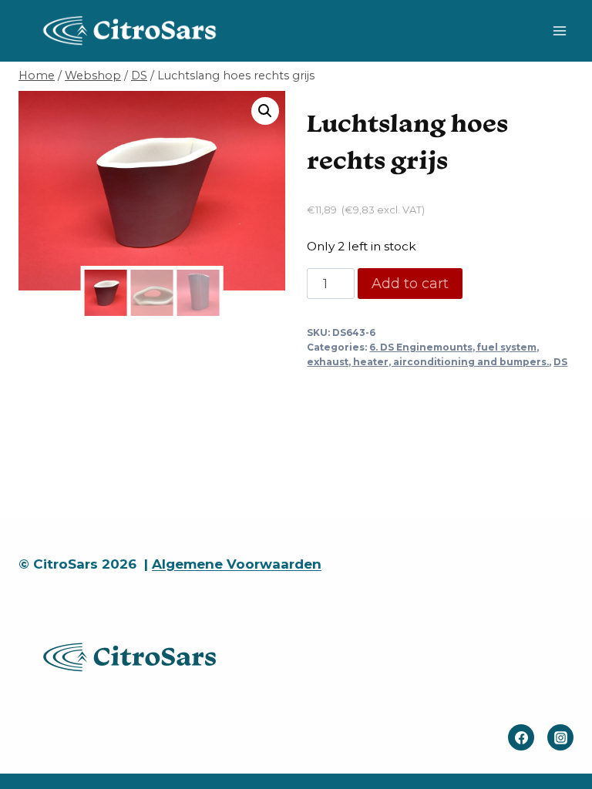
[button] (265, 111)
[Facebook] (521, 737)
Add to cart (410, 283)
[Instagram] (560, 737)
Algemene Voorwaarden (236, 564)
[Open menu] (559, 30)
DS (560, 362)
